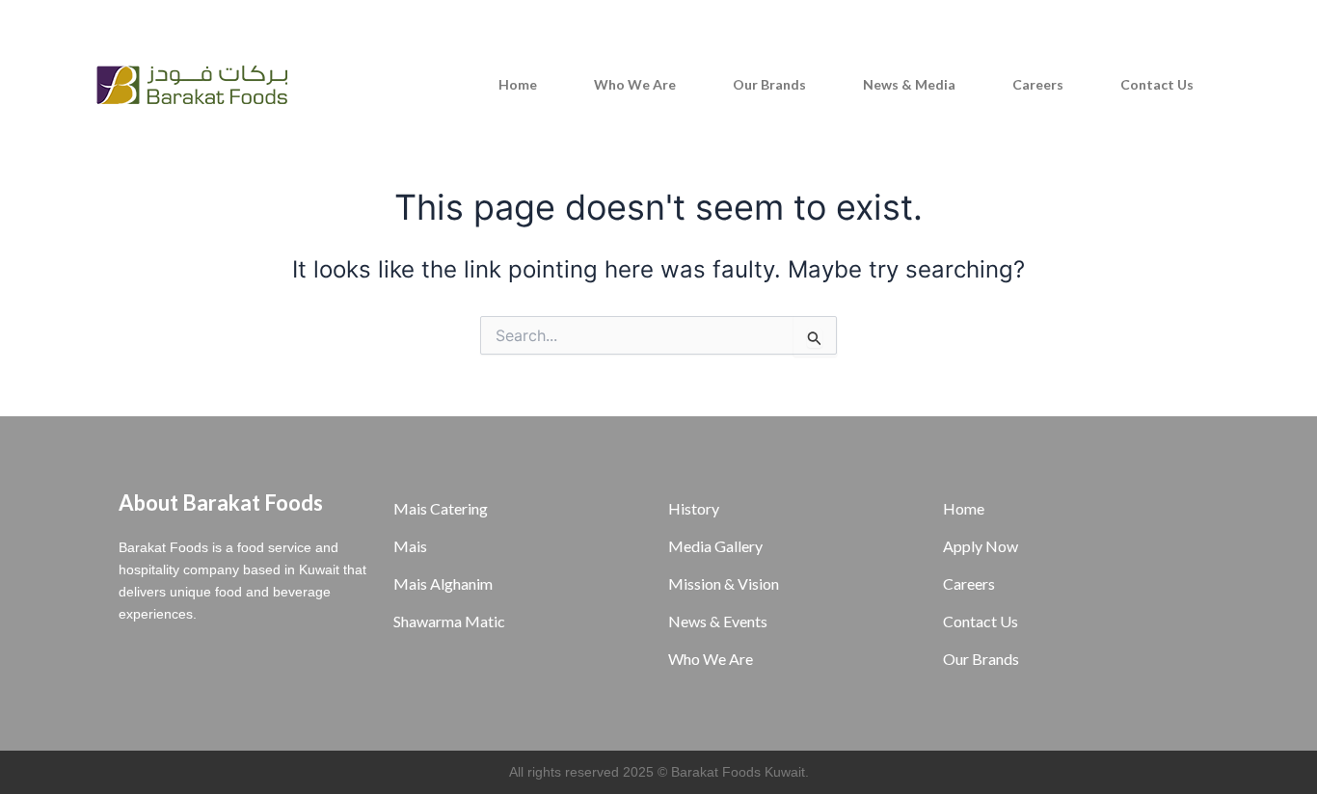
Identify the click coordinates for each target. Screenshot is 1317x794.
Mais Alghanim (443, 583)
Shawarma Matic (449, 621)
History (693, 508)
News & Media (909, 84)
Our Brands (769, 84)
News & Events (717, 621)
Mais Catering (440, 508)
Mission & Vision (723, 583)
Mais (410, 546)
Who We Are (635, 84)
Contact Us (1157, 84)
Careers (1037, 84)
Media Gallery (715, 546)
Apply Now (980, 546)
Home (517, 84)
